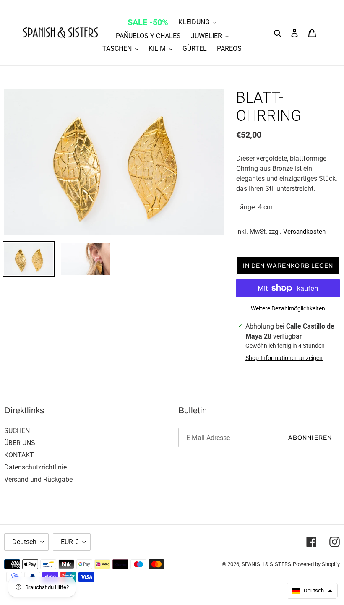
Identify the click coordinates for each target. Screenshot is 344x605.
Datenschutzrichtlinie (35, 467)
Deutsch (24, 542)
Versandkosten (304, 231)
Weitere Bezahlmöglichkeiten (288, 308)
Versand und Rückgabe (38, 479)
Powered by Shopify (316, 564)
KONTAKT (19, 455)
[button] (312, 590)
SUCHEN (17, 431)
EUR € (69, 542)
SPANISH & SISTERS (266, 564)
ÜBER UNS (19, 443)
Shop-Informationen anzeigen (284, 358)
